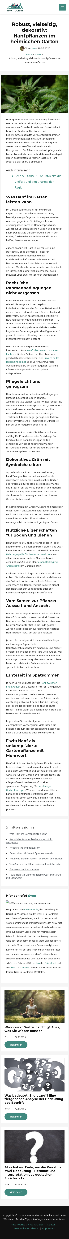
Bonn (13, 967)
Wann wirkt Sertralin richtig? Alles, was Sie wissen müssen (32, 1029)
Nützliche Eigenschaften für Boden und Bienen (36, 858)
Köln (38, 963)
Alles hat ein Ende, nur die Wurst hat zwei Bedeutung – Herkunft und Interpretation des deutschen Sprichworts (33, 1172)
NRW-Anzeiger (36, 1224)
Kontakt (51, 1224)
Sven (32, 896)
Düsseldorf (50, 963)
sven (7, 1037)
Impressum (48, 1228)
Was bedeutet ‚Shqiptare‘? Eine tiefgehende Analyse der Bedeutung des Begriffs (33, 1099)
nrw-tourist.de (30, 909)
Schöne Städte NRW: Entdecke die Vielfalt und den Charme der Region (38, 181)
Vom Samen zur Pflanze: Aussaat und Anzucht (35, 863)
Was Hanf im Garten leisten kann (28, 833)
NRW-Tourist (17, 1224)
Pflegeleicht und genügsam (24, 847)
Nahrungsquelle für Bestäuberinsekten (28, 554)
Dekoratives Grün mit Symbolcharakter (32, 853)
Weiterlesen (16, 1044)
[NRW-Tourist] (15, 7)
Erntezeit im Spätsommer (24, 869)
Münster (24, 967)
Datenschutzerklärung (26, 1228)
